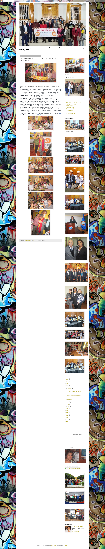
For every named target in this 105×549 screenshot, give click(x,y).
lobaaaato (53, 545)
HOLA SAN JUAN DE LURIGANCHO (73, 102)
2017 (67, 385)
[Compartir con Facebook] (43, 240)
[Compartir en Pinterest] (44, 240)
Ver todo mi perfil (75, 531)
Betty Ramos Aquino (78, 526)
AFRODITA (68, 115)
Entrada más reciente (24, 246)
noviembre (69, 388)
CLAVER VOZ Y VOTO (70, 112)
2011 (67, 415)
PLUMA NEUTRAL (70, 107)
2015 (67, 408)
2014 (67, 410)
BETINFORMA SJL (70, 105)
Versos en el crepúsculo (71, 108)
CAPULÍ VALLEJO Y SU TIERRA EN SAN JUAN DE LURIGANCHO (74, 396)
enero (68, 406)
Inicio (42, 246)
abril (68, 404)
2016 (67, 387)
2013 (67, 412)
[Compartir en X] (41, 240)
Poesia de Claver (69, 110)
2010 (67, 417)
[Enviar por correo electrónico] (38, 240)
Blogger (66, 545)
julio (68, 401)
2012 (67, 414)
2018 (67, 383)
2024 (67, 379)
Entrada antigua (57, 246)
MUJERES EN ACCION (71, 104)
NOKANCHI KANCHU (70, 101)
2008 (67, 421)
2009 (67, 419)
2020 (67, 381)
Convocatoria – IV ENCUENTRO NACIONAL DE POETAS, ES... (74, 391)
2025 (67, 378)
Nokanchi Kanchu (37, 114)
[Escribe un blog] (40, 240)
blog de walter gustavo (70, 113)
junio (68, 402)
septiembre (69, 399)
